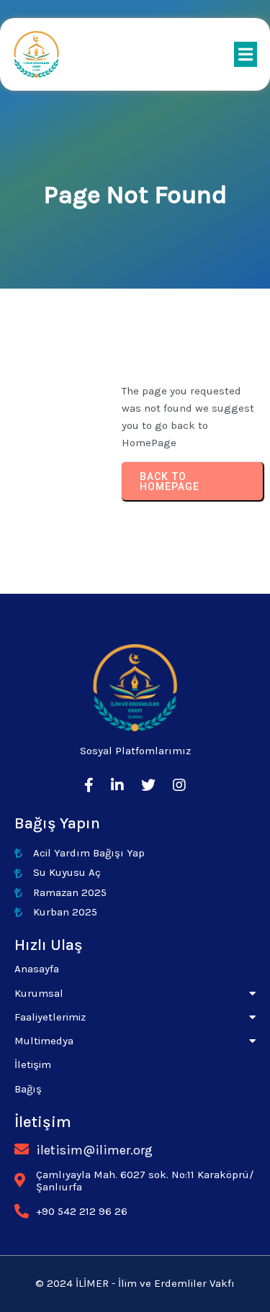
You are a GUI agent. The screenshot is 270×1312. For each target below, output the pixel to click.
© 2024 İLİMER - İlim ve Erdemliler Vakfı (135, 1283)
